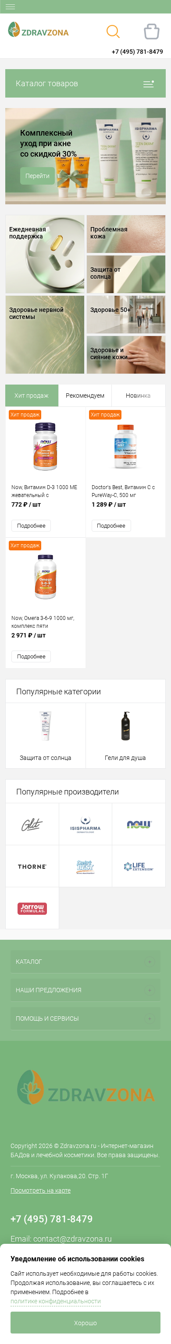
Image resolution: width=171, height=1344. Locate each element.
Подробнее (31, 525)
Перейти (37, 175)
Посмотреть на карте (41, 1190)
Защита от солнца (45, 757)
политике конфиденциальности (56, 1301)
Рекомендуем (85, 395)
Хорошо (85, 1323)
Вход (11, 52)
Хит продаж (31, 395)
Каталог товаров (47, 83)
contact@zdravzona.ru (72, 1238)
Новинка (138, 395)
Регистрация (39, 52)
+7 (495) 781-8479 (137, 51)
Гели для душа (125, 757)
